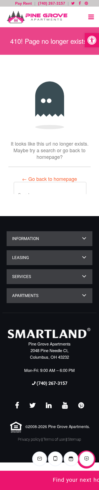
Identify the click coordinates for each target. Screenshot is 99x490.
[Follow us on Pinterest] (86, 3)
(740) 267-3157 (51, 3)
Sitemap (74, 439)
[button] (92, 40)
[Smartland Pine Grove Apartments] (36, 16)
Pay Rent (24, 3)
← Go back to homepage (49, 178)
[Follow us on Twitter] (73, 3)
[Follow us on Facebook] (79, 3)
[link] (49, 480)
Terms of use (54, 439)
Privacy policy (29, 439)
